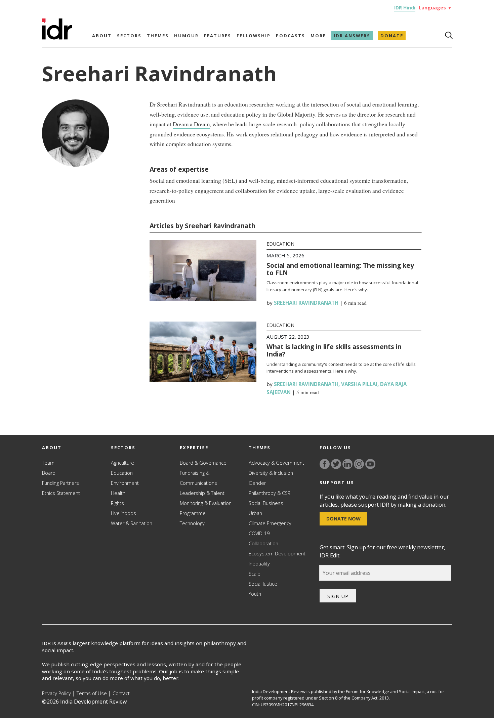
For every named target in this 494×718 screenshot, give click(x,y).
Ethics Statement (61, 493)
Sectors (129, 36)
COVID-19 (259, 533)
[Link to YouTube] (370, 464)
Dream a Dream (191, 124)
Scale (254, 574)
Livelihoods (123, 513)
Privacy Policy (56, 693)
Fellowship (254, 36)
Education (280, 244)
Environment (125, 483)
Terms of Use (92, 693)
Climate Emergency (270, 523)
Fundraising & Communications (198, 478)
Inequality (259, 563)
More (318, 36)
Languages (435, 7)
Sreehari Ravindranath (306, 302)
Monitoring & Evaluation (206, 503)
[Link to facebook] (325, 464)
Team (48, 463)
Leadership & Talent (202, 493)
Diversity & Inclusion (271, 473)
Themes (158, 36)
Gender (257, 483)
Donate (391, 36)
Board (48, 473)
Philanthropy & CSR (269, 493)
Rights (117, 503)
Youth (255, 594)
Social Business (266, 503)
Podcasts (290, 36)
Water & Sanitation (131, 523)
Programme (193, 513)
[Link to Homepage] (57, 37)
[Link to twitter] (336, 464)
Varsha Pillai (359, 384)
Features (217, 36)
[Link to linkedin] (347, 464)
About (102, 36)
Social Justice (263, 584)
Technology (192, 523)
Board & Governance (203, 463)
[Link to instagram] (359, 464)
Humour (186, 36)
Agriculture (122, 463)
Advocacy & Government (276, 463)
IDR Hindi (404, 7)
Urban (255, 513)
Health (118, 493)
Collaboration (263, 543)
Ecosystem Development (277, 553)
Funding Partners (60, 483)
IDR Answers (352, 36)
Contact (121, 693)
